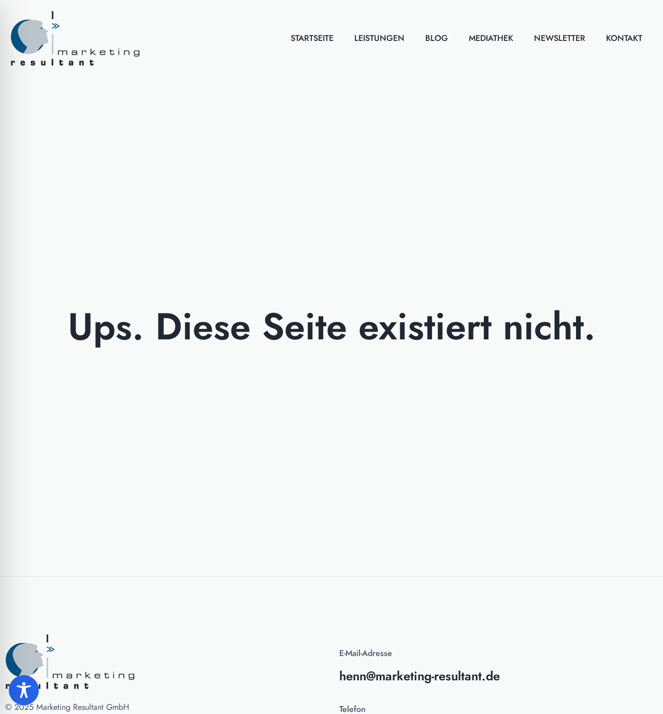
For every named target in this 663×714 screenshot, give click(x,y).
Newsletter (559, 38)
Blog (436, 38)
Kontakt (624, 38)
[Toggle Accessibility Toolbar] (24, 690)
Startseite (312, 38)
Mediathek (491, 38)
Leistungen (379, 38)
